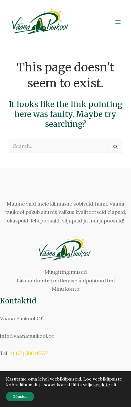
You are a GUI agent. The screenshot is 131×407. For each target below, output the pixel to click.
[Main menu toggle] (118, 22)
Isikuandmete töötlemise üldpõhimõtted (66, 280)
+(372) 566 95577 (29, 353)
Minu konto (65, 289)
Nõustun (20, 396)
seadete (101, 385)
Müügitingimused (66, 272)
